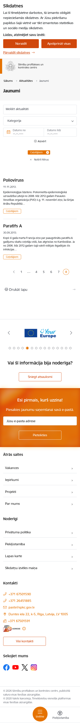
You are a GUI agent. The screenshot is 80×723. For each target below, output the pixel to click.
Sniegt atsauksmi (40, 377)
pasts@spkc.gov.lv (22, 607)
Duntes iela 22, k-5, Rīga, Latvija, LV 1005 (38, 614)
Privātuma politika (18, 532)
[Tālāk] (71, 332)
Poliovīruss (13, 180)
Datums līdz (54, 130)
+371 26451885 (20, 601)
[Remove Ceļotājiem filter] (47, 152)
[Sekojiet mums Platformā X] (25, 667)
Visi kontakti (24, 641)
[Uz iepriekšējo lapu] (14, 272)
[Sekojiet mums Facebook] (6, 667)
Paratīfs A (12, 225)
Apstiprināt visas (59, 44)
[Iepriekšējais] (8, 332)
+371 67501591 (19, 621)
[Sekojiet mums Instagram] (34, 667)
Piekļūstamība (15, 544)
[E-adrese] (11, 628)
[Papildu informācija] (24, 628)
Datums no (19, 130)
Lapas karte (13, 556)
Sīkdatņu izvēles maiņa (21, 568)
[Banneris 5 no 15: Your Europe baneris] (40, 333)
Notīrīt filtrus (41, 159)
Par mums (12, 504)
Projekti (10, 492)
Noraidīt (21, 44)
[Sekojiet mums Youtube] (15, 667)
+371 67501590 (20, 594)
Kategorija (14, 121)
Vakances (12, 468)
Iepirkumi (12, 480)
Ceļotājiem (12, 211)
